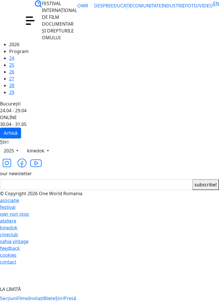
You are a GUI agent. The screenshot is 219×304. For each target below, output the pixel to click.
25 (11, 65)
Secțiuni (8, 298)
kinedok (36, 151)
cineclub (9, 234)
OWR (82, 13)
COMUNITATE (146, 6)
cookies (8, 255)
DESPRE (102, 6)
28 (11, 85)
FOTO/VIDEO (199, 6)
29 (11, 92)
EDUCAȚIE (121, 6)
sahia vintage (14, 241)
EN (216, 3)
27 (11, 79)
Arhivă (10, 133)
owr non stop (14, 214)
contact (8, 262)
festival (7, 207)
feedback (10, 248)
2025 (9, 151)
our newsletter (16, 173)
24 (11, 58)
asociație (9, 200)
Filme (23, 298)
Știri (59, 298)
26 (11, 72)
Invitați (36, 298)
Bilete (49, 298)
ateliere (8, 221)
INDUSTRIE (173, 6)
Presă (70, 298)
